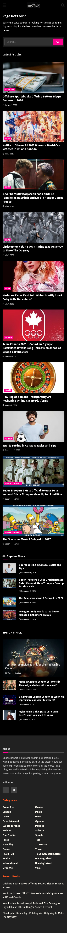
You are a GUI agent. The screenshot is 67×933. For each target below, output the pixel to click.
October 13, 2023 (14, 673)
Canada (8, 337)
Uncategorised (43, 858)
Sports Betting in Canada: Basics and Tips (29, 445)
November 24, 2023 (29, 690)
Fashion (7, 830)
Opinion (39, 821)
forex (6, 839)
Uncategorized (43, 863)
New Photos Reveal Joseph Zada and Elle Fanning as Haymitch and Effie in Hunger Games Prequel (33, 197)
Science (39, 830)
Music (38, 811)
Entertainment (13, 484)
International (10, 863)
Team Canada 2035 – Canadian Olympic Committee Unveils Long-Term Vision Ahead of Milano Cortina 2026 (32, 348)
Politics (39, 825)
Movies (39, 807)
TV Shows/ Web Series (48, 853)
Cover (6, 816)
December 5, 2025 (11, 499)
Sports (39, 835)
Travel (38, 849)
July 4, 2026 (9, 206)
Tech (37, 839)
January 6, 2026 (10, 405)
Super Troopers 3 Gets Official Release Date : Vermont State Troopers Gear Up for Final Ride (41, 583)
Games (8, 390)
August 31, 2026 (10, 105)
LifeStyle (8, 867)
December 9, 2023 (28, 705)
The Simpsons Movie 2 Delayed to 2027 (27, 539)
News (7, 139)
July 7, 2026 (9, 154)
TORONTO (41, 844)
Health (6, 858)
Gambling (9, 90)
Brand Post (9, 807)
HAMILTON (8, 853)
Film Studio (9, 835)
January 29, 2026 (10, 357)
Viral (37, 867)
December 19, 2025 (12, 450)
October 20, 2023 (28, 720)
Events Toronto (11, 825)
